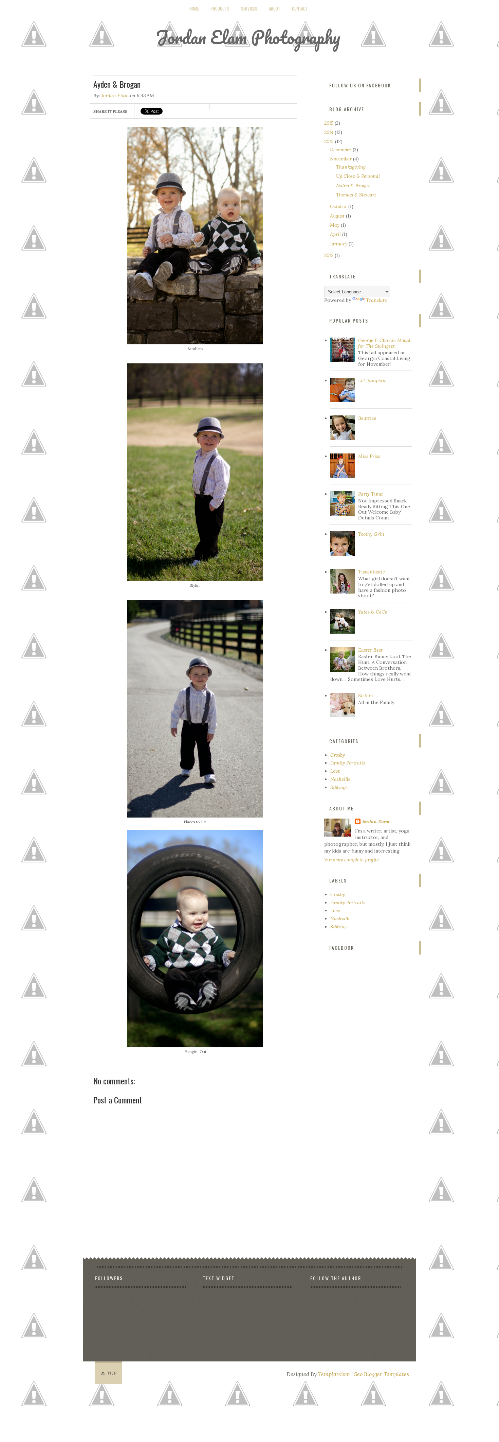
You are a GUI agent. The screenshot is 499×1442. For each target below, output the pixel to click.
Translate (376, 300)
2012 (329, 255)
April (336, 234)
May (335, 225)
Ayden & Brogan (353, 186)
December (341, 150)
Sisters (365, 695)
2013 (329, 141)
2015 (329, 123)
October (339, 206)
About (274, 8)
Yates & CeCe (372, 612)
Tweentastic (371, 572)
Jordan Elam (115, 95)
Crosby (337, 755)
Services (249, 8)
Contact (300, 8)
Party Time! (371, 494)
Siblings (339, 787)
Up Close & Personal (358, 176)
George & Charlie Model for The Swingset (384, 343)
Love (335, 771)
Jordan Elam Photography (248, 37)
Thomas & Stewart (356, 195)
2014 (329, 132)
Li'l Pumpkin (372, 380)
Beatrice (367, 418)
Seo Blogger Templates (381, 1374)
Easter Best (370, 650)
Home (194, 8)
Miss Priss (369, 456)
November (341, 159)
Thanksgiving (351, 167)
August (338, 216)
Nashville (340, 779)
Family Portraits (347, 763)
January (339, 244)
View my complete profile (351, 860)
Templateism (334, 1374)
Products (219, 8)
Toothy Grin (371, 534)
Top (112, 1373)
